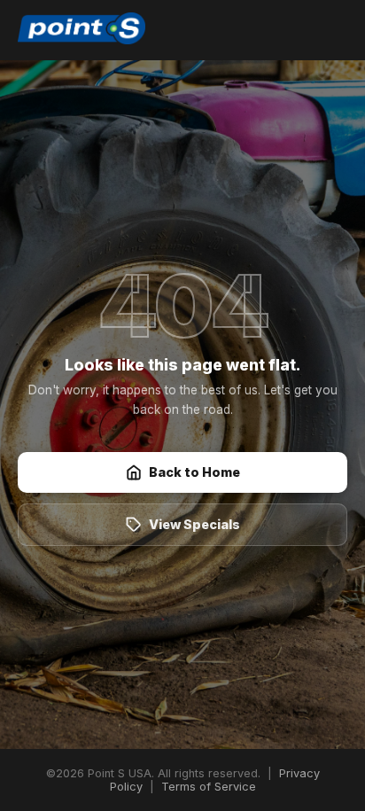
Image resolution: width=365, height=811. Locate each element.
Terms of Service (208, 786)
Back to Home (194, 472)
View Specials (194, 524)
